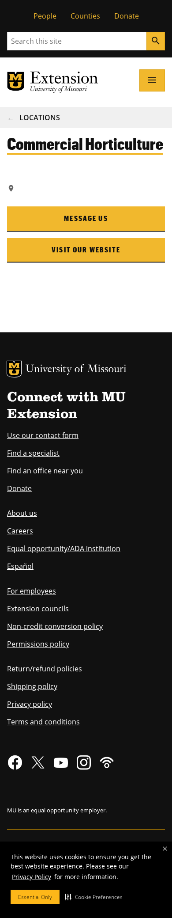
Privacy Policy (31, 876)
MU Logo (14, 369)
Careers (20, 531)
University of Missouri (76, 370)
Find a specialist (33, 453)
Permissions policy (38, 644)
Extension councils (38, 608)
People (45, 16)
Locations (39, 117)
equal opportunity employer (68, 810)
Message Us (86, 218)
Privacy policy (29, 704)
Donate (126, 16)
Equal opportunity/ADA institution (63, 548)
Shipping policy (32, 686)
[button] (93, 897)
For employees (31, 591)
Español (20, 566)
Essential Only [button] (35, 897)
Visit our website (86, 249)
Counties (85, 16)
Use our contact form (43, 435)
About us (22, 513)
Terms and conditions (43, 722)
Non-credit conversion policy (55, 626)
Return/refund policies (44, 669)
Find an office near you (45, 471)
